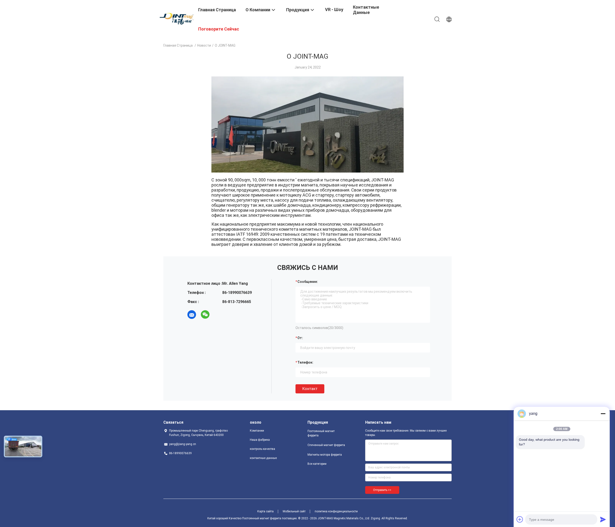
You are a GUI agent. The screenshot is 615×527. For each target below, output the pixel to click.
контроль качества (262, 449)
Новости (204, 45)
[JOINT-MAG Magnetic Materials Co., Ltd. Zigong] (178, 18)
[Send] (603, 519)
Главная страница (178, 45)
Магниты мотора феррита (325, 454)
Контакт (310, 388)
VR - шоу (334, 9)
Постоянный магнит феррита (321, 433)
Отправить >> (382, 490)
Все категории (317, 463)
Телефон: (305, 362)
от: (300, 338)
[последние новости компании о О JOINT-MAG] (307, 171)
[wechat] (205, 314)
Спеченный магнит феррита (326, 445)
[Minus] (603, 413)
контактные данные (263, 458)
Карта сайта (265, 511)
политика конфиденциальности (336, 511)
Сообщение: (307, 282)
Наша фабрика (260, 439)
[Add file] (520, 519)
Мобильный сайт (294, 511)
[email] (191, 314)
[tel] (218, 314)
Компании (257, 430)
